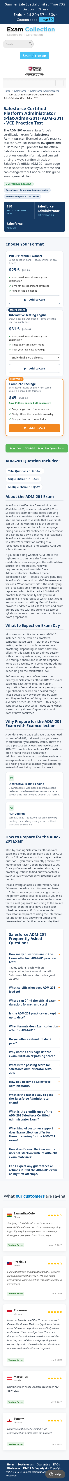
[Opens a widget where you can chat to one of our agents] (55, 1474)
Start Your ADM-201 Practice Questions (37, 448)
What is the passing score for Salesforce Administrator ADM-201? (30, 1069)
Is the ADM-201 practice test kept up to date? (32, 1015)
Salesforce (20, 90)
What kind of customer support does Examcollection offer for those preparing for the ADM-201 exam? (32, 1134)
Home (7, 90)
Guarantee (43, 1464)
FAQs (56, 1464)
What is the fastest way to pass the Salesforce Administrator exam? (31, 1098)
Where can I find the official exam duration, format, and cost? (32, 1002)
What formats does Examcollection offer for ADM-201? (33, 1028)
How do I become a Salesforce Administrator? (30, 1084)
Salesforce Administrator (44, 90)
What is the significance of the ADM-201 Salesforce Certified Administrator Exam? (30, 1115)
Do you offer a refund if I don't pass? (30, 1041)
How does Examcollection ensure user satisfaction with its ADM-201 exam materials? (33, 1153)
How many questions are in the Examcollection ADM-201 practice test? (32, 958)
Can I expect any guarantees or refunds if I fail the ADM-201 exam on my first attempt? (33, 1170)
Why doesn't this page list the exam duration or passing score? (32, 1054)
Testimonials (25, 1464)
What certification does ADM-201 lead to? (32, 989)
